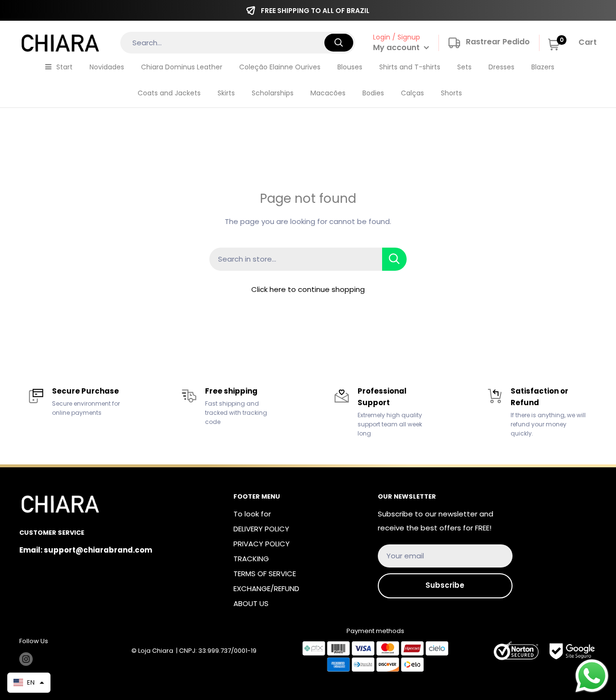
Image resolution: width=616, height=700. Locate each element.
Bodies (373, 93)
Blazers (542, 67)
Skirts (226, 93)
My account (397, 47)
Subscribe (444, 585)
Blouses (349, 67)
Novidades (107, 67)
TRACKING (251, 559)
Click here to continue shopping (308, 289)
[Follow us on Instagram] (26, 659)
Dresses (501, 67)
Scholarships (273, 93)
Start (64, 67)
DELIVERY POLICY (261, 529)
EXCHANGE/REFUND (266, 588)
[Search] (338, 43)
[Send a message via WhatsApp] (592, 676)
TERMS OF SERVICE (264, 573)
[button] (29, 682)
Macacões (328, 93)
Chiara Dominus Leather (181, 67)
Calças (412, 93)
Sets (464, 67)
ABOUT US (251, 603)
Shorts (451, 93)
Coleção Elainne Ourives (280, 67)
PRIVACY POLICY (261, 544)
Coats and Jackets (169, 93)
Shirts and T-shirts (409, 67)
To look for (252, 514)
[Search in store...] (394, 259)
